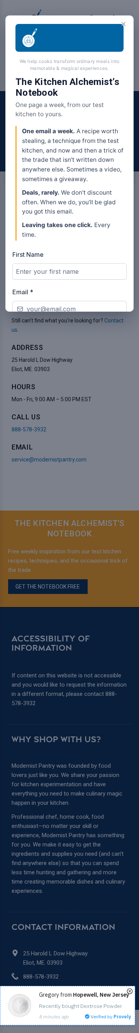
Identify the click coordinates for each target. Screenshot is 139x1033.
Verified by (110, 1016)
